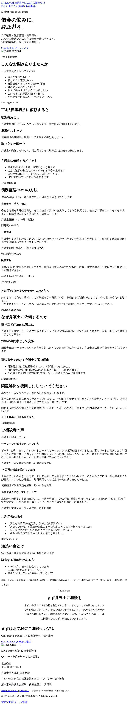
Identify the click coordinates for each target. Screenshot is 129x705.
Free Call (13, 6)
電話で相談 (7, 702)
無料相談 (31, 6)
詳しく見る (22, 48)
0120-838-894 (8, 48)
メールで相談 (23, 641)
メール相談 (20, 702)
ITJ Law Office (23, 2)
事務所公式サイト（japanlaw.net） (15, 691)
